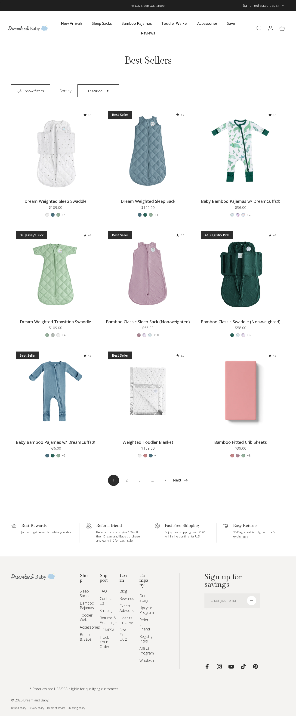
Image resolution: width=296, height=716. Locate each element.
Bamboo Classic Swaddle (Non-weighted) (241, 321)
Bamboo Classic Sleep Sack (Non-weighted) (148, 321)
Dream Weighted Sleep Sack (148, 201)
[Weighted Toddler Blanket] (148, 391)
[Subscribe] (251, 600)
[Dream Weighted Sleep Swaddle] (55, 150)
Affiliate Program (146, 650)
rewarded (44, 532)
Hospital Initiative (126, 620)
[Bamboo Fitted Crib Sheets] (240, 391)
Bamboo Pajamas (87, 605)
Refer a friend (105, 532)
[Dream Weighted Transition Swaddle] (55, 271)
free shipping (182, 532)
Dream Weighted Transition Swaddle (55, 321)
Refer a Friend (144, 624)
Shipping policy (76, 708)
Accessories (90, 627)
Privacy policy (36, 708)
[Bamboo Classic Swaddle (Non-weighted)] (240, 271)
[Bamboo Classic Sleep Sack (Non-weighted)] (148, 271)
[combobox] (264, 5)
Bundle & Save (85, 637)
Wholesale (148, 660)
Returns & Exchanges (108, 620)
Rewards (127, 598)
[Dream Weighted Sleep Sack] (148, 150)
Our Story (143, 598)
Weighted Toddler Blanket (148, 442)
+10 (156, 335)
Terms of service (56, 708)
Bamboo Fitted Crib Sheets (240, 442)
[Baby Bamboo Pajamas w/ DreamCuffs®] (240, 150)
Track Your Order (104, 642)
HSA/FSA (107, 630)
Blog (123, 591)
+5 (64, 455)
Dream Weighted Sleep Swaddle (55, 201)
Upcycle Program (146, 610)
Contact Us (106, 600)
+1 (156, 455)
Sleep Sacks (84, 593)
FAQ (103, 591)
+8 (249, 335)
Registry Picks (145, 638)
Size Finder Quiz (125, 635)
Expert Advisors (127, 608)
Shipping (106, 610)
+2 (249, 214)
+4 (64, 214)
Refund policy (18, 708)
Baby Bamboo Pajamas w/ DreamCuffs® (240, 201)
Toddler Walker (86, 617)
